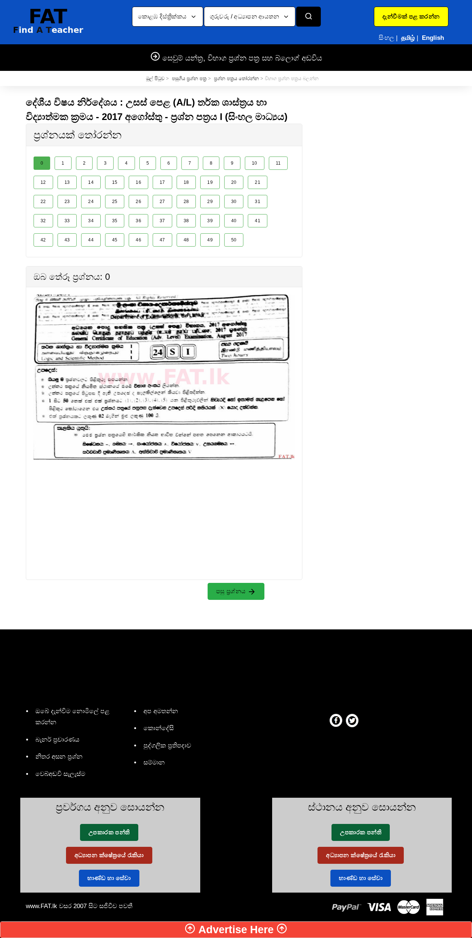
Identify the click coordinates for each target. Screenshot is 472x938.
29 (210, 201)
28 (186, 201)
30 (234, 201)
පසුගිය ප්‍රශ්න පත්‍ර (189, 78)
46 (138, 240)
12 (43, 182)
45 (115, 240)
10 (254, 163)
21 (257, 182)
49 (210, 240)
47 (162, 240)
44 (91, 240)
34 (91, 220)
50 (234, 240)
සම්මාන (154, 762)
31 (257, 201)
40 (234, 220)
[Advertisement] (164, 511)
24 (91, 201)
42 (43, 240)
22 (43, 201)
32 (43, 220)
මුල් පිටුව (155, 78)
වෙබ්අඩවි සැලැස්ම (60, 773)
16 (138, 182)
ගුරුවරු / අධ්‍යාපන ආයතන (245, 16)
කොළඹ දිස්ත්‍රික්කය (163, 16)
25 (115, 201)
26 (138, 201)
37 (162, 220)
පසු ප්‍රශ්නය (231, 591)
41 (257, 220)
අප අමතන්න (160, 711)
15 (115, 182)
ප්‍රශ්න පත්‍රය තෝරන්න (236, 78)
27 (162, 201)
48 (186, 240)
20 (234, 182)
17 (162, 182)
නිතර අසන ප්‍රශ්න (59, 756)
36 (138, 220)
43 (67, 240)
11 (278, 163)
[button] (411, 17)
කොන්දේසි (158, 728)
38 (186, 220)
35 (115, 220)
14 (91, 182)
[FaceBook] (336, 720)
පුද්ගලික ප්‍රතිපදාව (167, 745)
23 (67, 201)
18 (186, 182)
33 (67, 220)
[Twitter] (352, 720)
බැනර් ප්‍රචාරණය (57, 739)
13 (67, 182)
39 (210, 220)
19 (210, 182)
